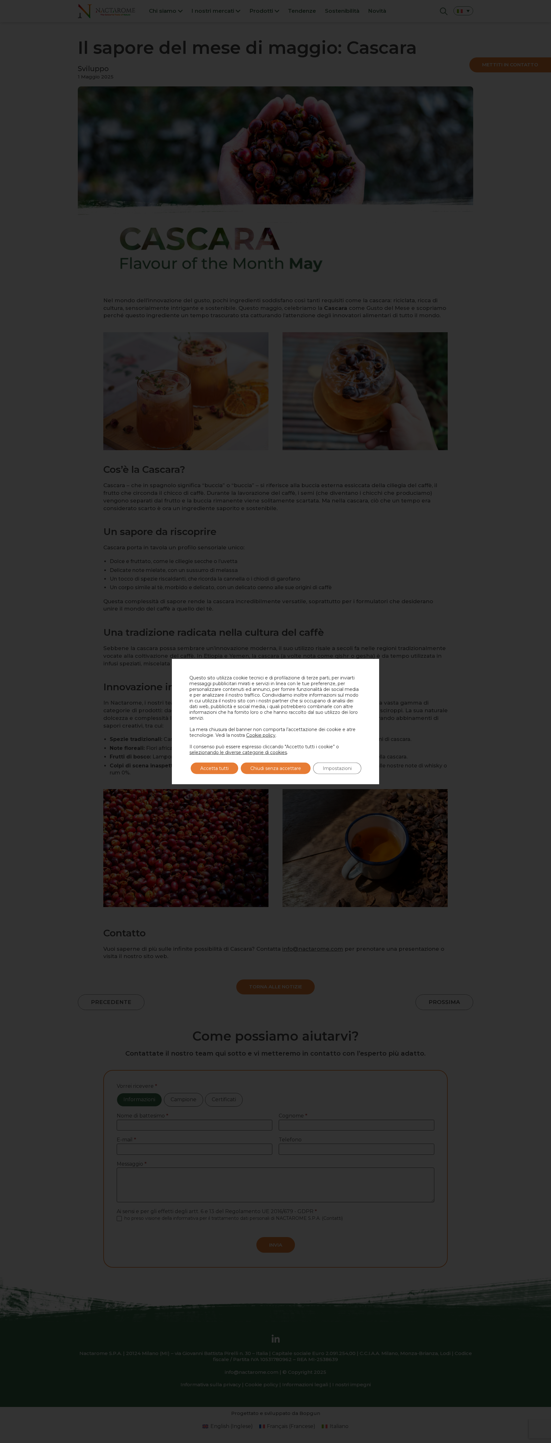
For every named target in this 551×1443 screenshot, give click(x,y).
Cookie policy (261, 735)
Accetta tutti (214, 768)
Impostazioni (337, 768)
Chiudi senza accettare (275, 768)
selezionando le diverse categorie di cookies (238, 752)
